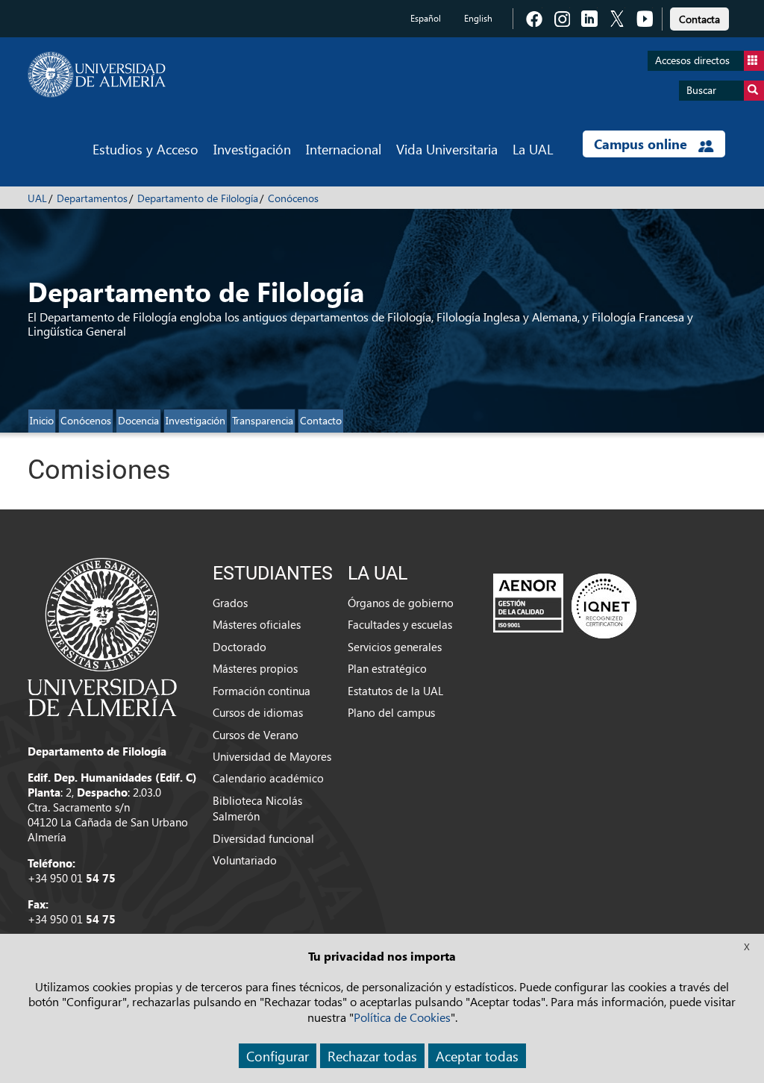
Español (425, 18)
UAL (37, 198)
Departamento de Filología (197, 198)
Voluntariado (245, 860)
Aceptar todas (477, 1055)
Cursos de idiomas (258, 712)
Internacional (343, 148)
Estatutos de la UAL (395, 690)
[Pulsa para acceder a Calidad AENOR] (564, 605)
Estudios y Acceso (145, 148)
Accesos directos (692, 60)
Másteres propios (255, 668)
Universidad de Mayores (272, 756)
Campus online (642, 144)
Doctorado (239, 646)
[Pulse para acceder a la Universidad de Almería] (102, 635)
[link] (699, 16)
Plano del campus (391, 712)
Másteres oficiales (257, 624)
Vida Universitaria (447, 148)
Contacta (699, 19)
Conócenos (293, 198)
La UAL (533, 148)
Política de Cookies (402, 1017)
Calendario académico (268, 777)
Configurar (277, 1055)
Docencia (138, 420)
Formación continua (261, 690)
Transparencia (262, 420)
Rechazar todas (372, 1055)
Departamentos (92, 198)
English (478, 18)
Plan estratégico (387, 668)
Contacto (321, 420)
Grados (230, 602)
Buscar (701, 90)
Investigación (252, 148)
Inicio (42, 420)
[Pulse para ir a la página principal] (96, 74)
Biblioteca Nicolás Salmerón (257, 808)
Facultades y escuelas (400, 624)
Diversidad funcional (263, 838)
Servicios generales (395, 646)
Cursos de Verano (255, 734)
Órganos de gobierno (401, 602)
